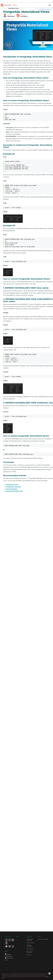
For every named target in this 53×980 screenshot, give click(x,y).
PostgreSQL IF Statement (13, 486)
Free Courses (31, 942)
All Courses (30, 948)
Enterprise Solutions (30, 939)
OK (50, 973)
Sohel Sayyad (10, 16)
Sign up (29, 954)
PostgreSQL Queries (12, 484)
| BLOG (14, 5)
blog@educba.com (45, 9)
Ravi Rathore (24, 16)
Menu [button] (47, 5)
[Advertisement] (19, 514)
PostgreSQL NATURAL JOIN (14, 491)
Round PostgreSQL (11, 489)
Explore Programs (30, 945)
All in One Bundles (29, 952)
